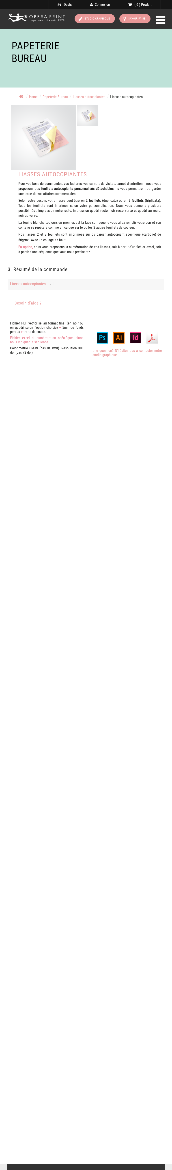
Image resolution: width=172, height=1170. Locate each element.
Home (33, 97)
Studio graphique (97, 18)
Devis (67, 4)
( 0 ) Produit (142, 4)
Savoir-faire (137, 18)
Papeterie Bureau (55, 97)
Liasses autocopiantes (89, 97)
